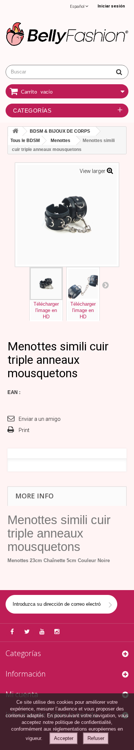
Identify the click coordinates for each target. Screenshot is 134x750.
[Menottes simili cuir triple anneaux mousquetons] (46, 283)
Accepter (63, 738)
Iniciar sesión (111, 6)
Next (105, 285)
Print (24, 430)
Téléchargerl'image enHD (46, 310)
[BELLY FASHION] (67, 33)
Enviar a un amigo (40, 419)
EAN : (13, 392)
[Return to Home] (15, 131)
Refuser (95, 738)
